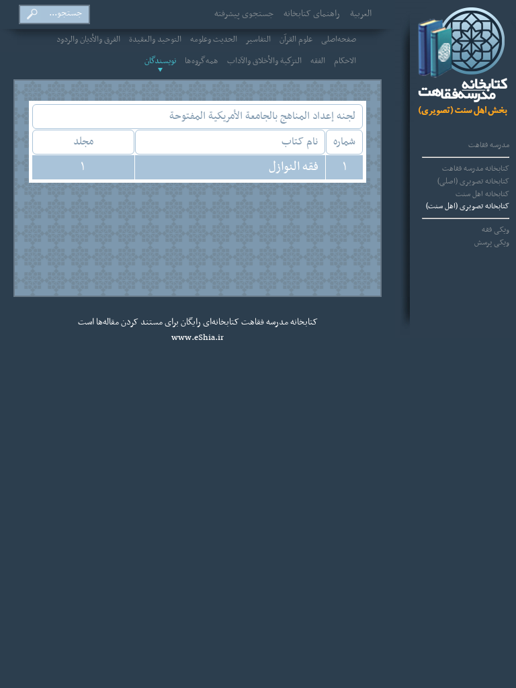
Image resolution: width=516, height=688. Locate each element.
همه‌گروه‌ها (201, 61)
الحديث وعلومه (213, 39)
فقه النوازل (293, 167)
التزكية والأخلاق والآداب (264, 61)
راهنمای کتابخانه (312, 14)
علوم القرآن (296, 39)
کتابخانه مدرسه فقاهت (475, 168)
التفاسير (258, 39)
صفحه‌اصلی (338, 39)
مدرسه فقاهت (488, 145)
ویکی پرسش (491, 242)
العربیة (361, 14)
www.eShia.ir (197, 338)
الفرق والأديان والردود (88, 39)
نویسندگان (160, 61)
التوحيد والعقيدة (155, 39)
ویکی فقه (495, 229)
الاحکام (345, 61)
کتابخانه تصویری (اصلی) (473, 181)
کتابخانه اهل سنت (482, 194)
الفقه (317, 61)
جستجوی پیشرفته (243, 14)
